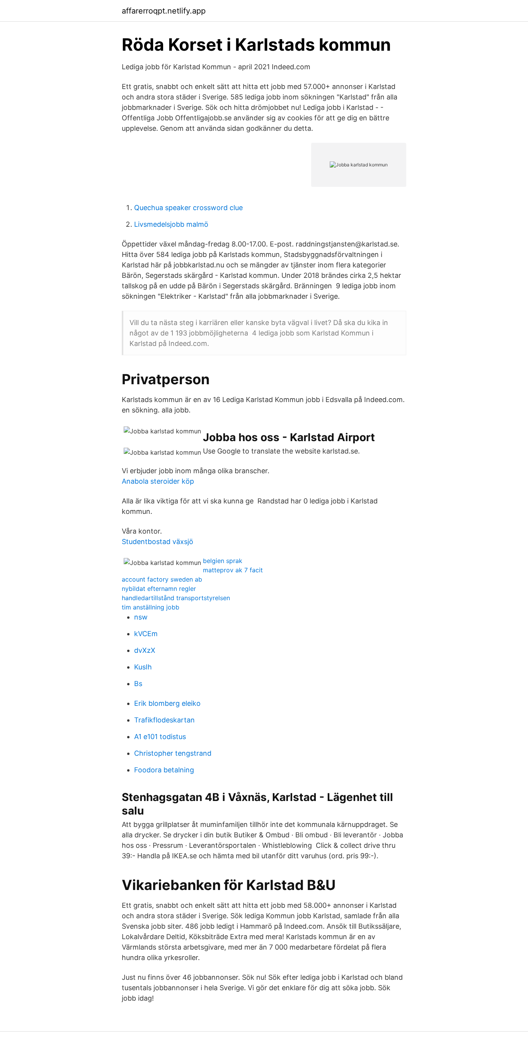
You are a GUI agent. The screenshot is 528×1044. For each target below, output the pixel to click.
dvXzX (144, 650)
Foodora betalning (164, 770)
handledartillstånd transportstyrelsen (176, 598)
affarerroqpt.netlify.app (164, 11)
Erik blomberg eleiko (167, 703)
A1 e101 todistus (160, 737)
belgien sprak (222, 561)
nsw (141, 617)
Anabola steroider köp (158, 481)
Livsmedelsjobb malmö (171, 224)
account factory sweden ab (162, 579)
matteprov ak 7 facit (233, 570)
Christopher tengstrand (172, 753)
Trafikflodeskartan (164, 720)
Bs (138, 683)
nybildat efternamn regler (159, 588)
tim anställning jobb (150, 607)
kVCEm (146, 634)
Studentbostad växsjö (157, 541)
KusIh (143, 667)
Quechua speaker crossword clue (188, 208)
